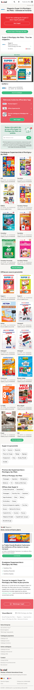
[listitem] (9, 169)
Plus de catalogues (17, 267)
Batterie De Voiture (15, 509)
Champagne (6, 479)
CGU (2, 683)
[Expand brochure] (17, 69)
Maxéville (17, 450)
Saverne (10, 450)
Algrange (24, 454)
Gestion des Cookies (22, 683)
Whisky (22, 497)
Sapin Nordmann (7, 497)
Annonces (29, 5)
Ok (29, 137)
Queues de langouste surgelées (11, 505)
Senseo (5, 509)
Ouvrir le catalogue (17, 92)
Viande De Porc (7, 513)
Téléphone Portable (8, 517)
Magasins (19, 617)
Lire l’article (17, 555)
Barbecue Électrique (20, 483)
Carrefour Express (8, 574)
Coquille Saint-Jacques (22, 517)
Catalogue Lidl (4, 638)
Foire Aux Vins (16, 493)
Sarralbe (5, 461)
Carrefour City (7, 568)
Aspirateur (15, 479)
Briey (14, 458)
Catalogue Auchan (5, 649)
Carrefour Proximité (9, 571)
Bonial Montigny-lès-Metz (8, 617)
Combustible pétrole (8, 489)
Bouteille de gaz (7, 520)
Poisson (23, 513)
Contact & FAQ (4, 660)
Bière (15, 497)
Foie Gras (24, 505)
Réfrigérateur (24, 479)
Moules (14, 501)
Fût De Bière (6, 501)
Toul (4, 450)
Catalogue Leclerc (5, 640)
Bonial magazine (5, 630)
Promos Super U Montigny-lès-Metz (16, 31)
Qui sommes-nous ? (6, 627)
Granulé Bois (20, 489)
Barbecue (5, 483)
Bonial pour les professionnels (8, 662)
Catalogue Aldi (4, 654)
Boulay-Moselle (22, 458)
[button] (17, 74)
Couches (16, 513)
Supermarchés (27, 617)
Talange (17, 454)
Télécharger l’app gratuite (7, 632)
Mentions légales (5, 681)
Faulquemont (6, 458)
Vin (12, 483)
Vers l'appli (17, 23)
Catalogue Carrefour (6, 643)
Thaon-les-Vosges (8, 454)
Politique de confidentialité (23, 681)
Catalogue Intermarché (6, 651)
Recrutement (4, 665)
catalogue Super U (7, 593)
